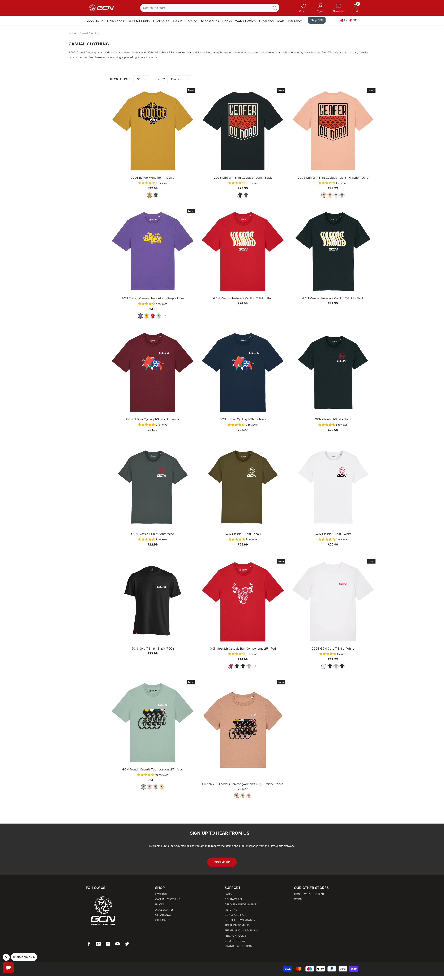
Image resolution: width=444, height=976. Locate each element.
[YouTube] (117, 944)
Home (72, 33)
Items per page (120, 79)
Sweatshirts (204, 52)
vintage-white (336, 195)
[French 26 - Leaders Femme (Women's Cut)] (242, 730)
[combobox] (205, 8)
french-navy (242, 666)
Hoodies (186, 52)
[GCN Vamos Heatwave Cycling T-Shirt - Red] (242, 251)
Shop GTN (317, 20)
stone (342, 195)
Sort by (159, 79)
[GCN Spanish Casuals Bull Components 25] (242, 601)
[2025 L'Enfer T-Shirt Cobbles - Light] (333, 130)
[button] (141, 79)
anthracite (245, 195)
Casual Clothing (89, 33)
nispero (329, 195)
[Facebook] (89, 944)
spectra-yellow (146, 316)
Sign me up (222, 862)
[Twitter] (127, 944)
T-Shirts (173, 52)
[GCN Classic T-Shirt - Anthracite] (152, 487)
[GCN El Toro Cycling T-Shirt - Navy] (242, 372)
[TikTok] (108, 944)
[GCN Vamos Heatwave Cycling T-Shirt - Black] (333, 251)
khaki (155, 195)
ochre (149, 195)
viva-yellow (161, 787)
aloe (143, 787)
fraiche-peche (323, 195)
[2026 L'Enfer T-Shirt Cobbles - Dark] (242, 130)
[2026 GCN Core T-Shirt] (333, 601)
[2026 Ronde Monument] (152, 130)
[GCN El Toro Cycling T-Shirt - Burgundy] (152, 372)
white (323, 666)
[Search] (209, 8)
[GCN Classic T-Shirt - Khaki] (242, 487)
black (239, 195)
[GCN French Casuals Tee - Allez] (152, 251)
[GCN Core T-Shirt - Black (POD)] (152, 601)
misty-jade (158, 316)
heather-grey (248, 666)
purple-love (140, 316)
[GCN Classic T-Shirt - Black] (333, 372)
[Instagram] (98, 944)
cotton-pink (248, 795)
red (152, 316)
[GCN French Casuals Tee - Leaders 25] (152, 722)
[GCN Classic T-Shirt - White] (333, 487)
